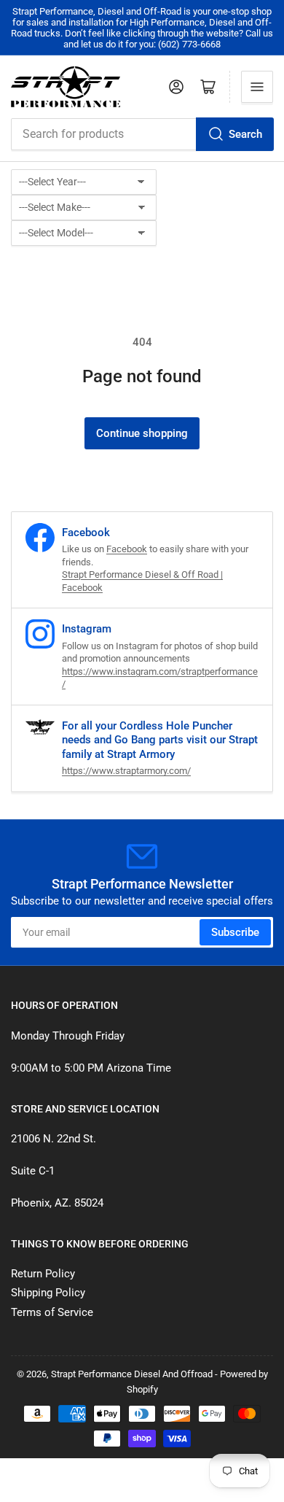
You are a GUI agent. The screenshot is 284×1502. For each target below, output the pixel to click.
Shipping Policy (48, 1292)
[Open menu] (257, 87)
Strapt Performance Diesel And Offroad (132, 1374)
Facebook (126, 548)
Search (245, 134)
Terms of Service (52, 1312)
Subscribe (235, 932)
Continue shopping (142, 433)
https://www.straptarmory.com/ (126, 770)
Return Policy (43, 1273)
